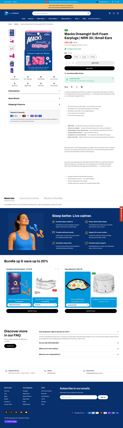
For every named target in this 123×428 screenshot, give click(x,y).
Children (16, 24)
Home (10, 24)
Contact (14, 2)
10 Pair (68, 57)
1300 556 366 (51, 373)
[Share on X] (77, 87)
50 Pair (76, 57)
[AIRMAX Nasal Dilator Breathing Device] (19, 284)
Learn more (91, 80)
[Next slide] (58, 269)
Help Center (7, 2)
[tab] (9, 199)
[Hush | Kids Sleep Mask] (78, 284)
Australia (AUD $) (103, 2)
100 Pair (92, 57)
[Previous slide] (55, 269)
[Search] (88, 13)
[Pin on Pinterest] (82, 87)
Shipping (73, 45)
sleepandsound (13, 418)
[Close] (112, 78)
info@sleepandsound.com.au (94, 373)
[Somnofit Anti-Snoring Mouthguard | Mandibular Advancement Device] (45, 284)
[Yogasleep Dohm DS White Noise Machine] (104, 284)
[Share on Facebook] (72, 87)
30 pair (84, 57)
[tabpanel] (61, 205)
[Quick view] (30, 275)
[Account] (114, 13)
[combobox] (61, 13)
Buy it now (89, 68)
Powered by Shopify (23, 418)
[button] (121, 214)
